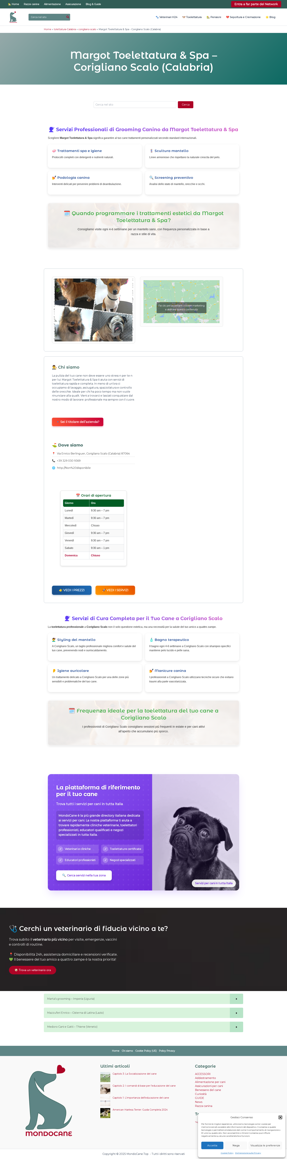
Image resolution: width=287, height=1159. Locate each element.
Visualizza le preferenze (265, 1145)
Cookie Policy (227, 1153)
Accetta (212, 1145)
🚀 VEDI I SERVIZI (115, 590)
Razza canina (203, 1106)
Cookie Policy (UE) (146, 1050)
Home (47, 29)
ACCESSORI (203, 1074)
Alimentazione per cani (210, 1082)
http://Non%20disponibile (74, 467)
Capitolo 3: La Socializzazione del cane (135, 1073)
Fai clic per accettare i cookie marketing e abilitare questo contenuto (181, 307)
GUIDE (199, 1098)
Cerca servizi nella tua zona (84, 875)
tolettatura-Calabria (65, 29)
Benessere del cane (208, 1090)
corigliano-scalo (87, 29)
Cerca (186, 104)
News (198, 1102)
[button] (280, 1117)
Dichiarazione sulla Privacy (248, 1153)
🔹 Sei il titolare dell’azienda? (77, 422)
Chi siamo (127, 1050)
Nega (236, 1145)
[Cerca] (68, 17)
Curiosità (200, 1094)
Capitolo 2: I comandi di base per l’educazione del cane (144, 1085)
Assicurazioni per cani (209, 1086)
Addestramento (205, 1078)
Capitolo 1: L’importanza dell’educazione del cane (141, 1097)
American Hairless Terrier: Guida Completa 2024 (140, 1109)
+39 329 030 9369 (69, 460)
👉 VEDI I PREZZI (72, 590)
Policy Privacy (167, 1050)
